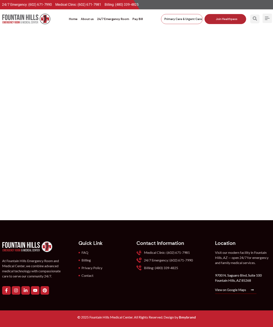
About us (87, 19)
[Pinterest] (45, 290)
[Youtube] (35, 290)
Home (73, 19)
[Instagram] (16, 290)
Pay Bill (137, 19)
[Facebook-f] (6, 290)
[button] (255, 18)
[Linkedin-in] (25, 290)
